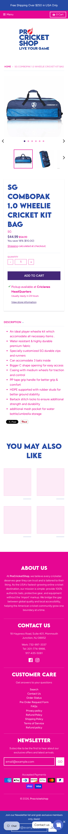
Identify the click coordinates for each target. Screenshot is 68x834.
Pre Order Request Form (34, 702)
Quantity (13, 257)
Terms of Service (34, 723)
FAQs (34, 706)
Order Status (34, 697)
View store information (23, 302)
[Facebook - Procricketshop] (30, 660)
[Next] (64, 141)
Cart (59, 14)
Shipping (13, 246)
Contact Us (34, 693)
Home (7, 66)
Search (34, 689)
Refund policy (34, 727)
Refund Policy (34, 714)
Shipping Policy (34, 719)
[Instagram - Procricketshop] (37, 660)
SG (9, 231)
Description (12, 322)
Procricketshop (39, 798)
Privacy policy (34, 710)
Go (52, 827)
